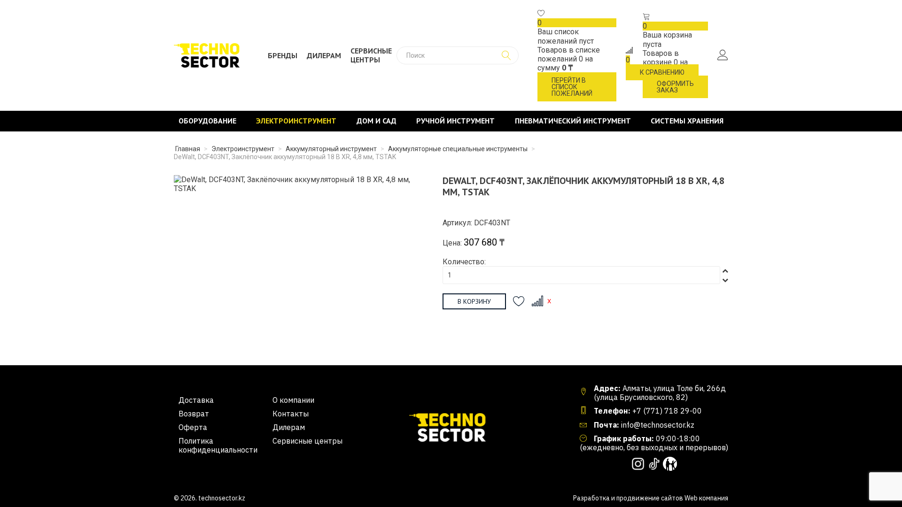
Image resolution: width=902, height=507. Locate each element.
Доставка (196, 400)
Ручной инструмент (455, 120)
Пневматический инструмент (573, 120)
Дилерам (324, 55)
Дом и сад (377, 120)
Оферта (193, 427)
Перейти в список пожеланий (572, 87)
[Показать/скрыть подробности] (541, 13)
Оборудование (207, 120)
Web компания (706, 498)
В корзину (474, 301)
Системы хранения (687, 120)
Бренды (282, 55)
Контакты (290, 413)
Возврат (194, 413)
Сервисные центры (371, 55)
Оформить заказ (675, 87)
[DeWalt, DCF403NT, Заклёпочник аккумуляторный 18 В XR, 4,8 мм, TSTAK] (296, 183)
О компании (293, 400)
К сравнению (662, 72)
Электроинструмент (296, 120)
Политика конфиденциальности (218, 445)
